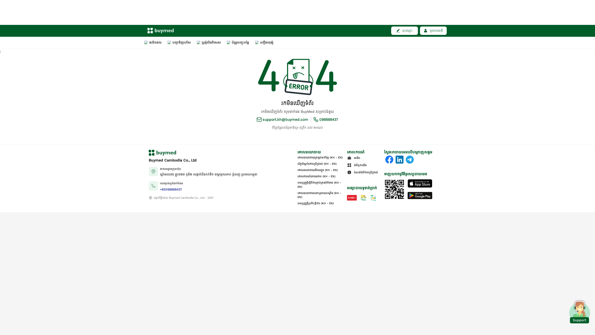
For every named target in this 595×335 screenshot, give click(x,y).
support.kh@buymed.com (285, 119)
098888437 (328, 119)
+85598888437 (171, 189)
